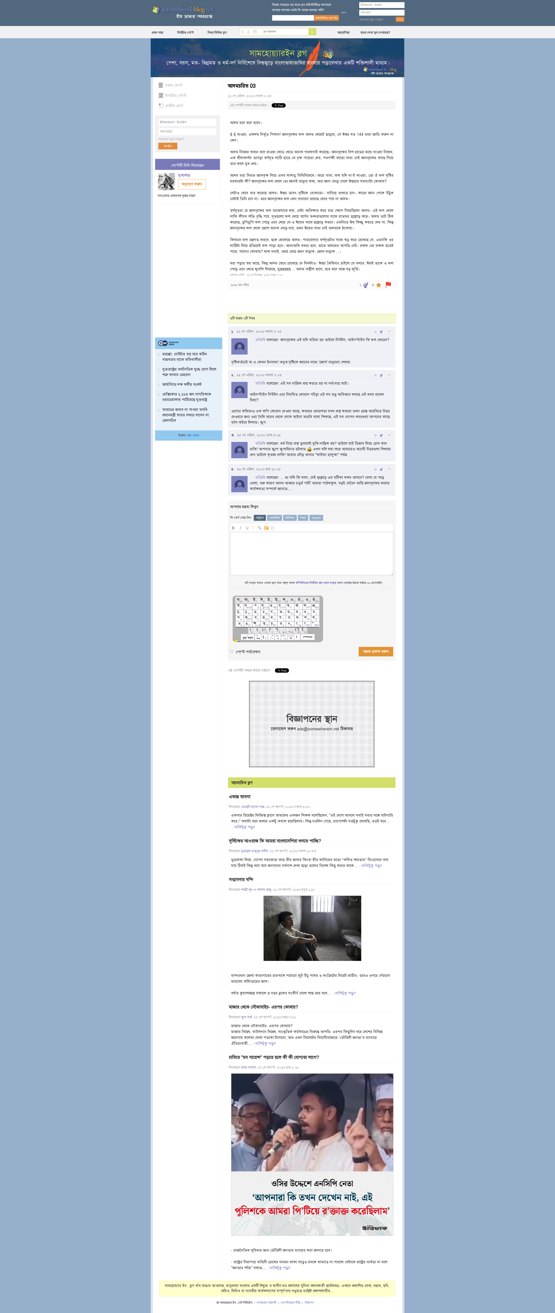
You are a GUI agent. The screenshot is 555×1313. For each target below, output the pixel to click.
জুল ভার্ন (246, 1017)
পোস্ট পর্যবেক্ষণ (248, 651)
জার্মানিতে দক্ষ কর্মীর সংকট (182, 384)
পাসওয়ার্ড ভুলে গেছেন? (371, 19)
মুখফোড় (184, 175)
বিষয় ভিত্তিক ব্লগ (217, 32)
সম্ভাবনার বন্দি (241, 879)
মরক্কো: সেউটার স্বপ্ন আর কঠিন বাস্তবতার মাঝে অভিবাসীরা (184, 357)
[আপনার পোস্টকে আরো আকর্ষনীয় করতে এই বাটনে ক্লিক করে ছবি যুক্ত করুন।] (266, 527)
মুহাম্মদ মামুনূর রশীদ (254, 851)
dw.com (193, 435)
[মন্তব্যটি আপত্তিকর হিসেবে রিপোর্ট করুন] (389, 332)
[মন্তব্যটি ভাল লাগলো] (381, 332)
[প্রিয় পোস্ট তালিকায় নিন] (379, 285)
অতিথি (260, 339)
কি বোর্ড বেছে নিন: (241, 518)
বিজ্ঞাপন (309, 1303)
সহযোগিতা (343, 32)
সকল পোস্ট (173, 85)
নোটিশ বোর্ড (174, 105)
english (316, 518)
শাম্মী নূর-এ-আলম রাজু (256, 890)
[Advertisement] (187, 269)
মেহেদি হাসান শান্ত (252, 807)
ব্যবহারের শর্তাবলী (266, 1303)
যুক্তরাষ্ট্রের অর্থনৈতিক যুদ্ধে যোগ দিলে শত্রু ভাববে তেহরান (189, 372)
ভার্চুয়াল (260, 518)
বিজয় (303, 518)
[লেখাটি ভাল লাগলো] (366, 285)
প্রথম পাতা (157, 32)
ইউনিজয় (290, 518)
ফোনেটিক (274, 518)
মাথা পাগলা (248, 1067)
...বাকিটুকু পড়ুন (243, 827)
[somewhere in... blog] (183, 12)
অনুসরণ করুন (192, 184)
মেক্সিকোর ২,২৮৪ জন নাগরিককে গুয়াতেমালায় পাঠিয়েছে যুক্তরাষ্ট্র (186, 397)
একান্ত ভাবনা (239, 797)
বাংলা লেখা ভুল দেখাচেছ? (375, 32)
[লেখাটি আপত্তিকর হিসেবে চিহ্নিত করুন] (388, 285)
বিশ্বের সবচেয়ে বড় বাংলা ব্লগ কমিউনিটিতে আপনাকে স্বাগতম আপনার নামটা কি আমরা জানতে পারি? (301, 7)
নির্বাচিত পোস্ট (185, 32)
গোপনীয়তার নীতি (290, 1303)
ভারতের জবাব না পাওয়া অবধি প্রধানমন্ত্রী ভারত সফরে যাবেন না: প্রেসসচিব (186, 415)
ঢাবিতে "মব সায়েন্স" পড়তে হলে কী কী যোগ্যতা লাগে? (274, 1057)
